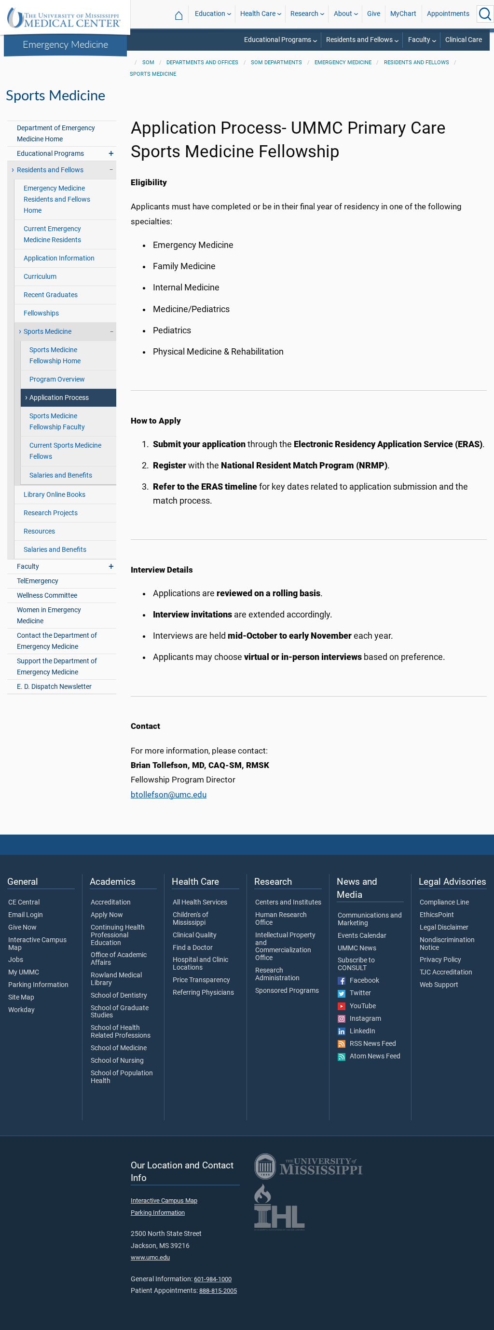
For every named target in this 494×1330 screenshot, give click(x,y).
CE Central (24, 902)
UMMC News (357, 948)
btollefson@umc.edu (168, 794)
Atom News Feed (372, 1056)
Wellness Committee (47, 595)
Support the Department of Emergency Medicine (57, 666)
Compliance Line (444, 902)
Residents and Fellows (359, 40)
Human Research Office (281, 919)
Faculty (419, 40)
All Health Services (200, 902)
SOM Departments (276, 62)
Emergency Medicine (65, 44)
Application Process (59, 398)
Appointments (448, 14)
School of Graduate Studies (120, 1012)
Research (304, 14)
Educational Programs (277, 40)
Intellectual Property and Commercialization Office (285, 947)
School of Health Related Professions (121, 1032)
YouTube (360, 1006)
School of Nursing (117, 1061)
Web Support (439, 985)
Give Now (22, 928)
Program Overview (57, 379)
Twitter (358, 993)
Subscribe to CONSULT (356, 964)
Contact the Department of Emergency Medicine (57, 641)
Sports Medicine (153, 74)
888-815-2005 (218, 1290)
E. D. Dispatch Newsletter (54, 687)
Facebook (362, 981)
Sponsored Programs (287, 991)
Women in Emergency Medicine (49, 615)
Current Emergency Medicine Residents (52, 234)
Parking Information (38, 985)
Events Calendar (362, 936)
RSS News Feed (370, 1044)
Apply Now (107, 915)
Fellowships (41, 313)
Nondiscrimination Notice (447, 944)
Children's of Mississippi (190, 919)
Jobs (15, 960)
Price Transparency (201, 980)
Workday (21, 1010)
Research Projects (51, 513)
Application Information (59, 258)
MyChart (403, 14)
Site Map (21, 997)
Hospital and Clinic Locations (200, 964)
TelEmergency (37, 581)
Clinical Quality (195, 935)
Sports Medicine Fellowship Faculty (57, 421)
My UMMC (23, 972)
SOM (148, 62)
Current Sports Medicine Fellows (65, 451)
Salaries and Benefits (60, 475)
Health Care (257, 14)
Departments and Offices (202, 62)
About (343, 14)
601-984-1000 (213, 1279)
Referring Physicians (203, 993)
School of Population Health (122, 1077)
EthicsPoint (437, 915)
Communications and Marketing (370, 919)
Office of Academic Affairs (119, 959)
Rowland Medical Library (116, 979)
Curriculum (40, 277)
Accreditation (111, 902)
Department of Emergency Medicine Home (56, 133)
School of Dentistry (119, 996)
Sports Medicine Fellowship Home (55, 355)
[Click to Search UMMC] (485, 14)
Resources (39, 531)
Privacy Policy (440, 960)
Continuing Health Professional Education (118, 935)
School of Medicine (119, 1048)
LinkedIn (360, 1031)
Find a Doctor (193, 948)
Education (210, 14)
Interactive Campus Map (37, 944)
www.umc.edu (150, 1257)
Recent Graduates (51, 295)
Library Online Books (54, 495)
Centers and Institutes (288, 902)
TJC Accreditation (446, 972)
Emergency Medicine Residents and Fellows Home (57, 199)
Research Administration (277, 974)
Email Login (25, 915)
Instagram (363, 1019)
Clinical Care (463, 40)
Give (373, 14)
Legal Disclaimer (444, 928)
